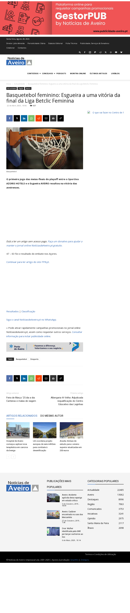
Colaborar (10, 48)
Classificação (28, 311)
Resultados (12, 311)
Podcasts (61, 73)
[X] (105, 52)
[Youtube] (116, 52)
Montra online (78, 73)
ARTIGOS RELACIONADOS (21, 415)
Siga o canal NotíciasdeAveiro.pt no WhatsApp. (31, 319)
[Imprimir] (53, 118)
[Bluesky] (121, 52)
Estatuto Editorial (55, 43)
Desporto (34, 359)
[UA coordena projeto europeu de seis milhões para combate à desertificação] (44, 430)
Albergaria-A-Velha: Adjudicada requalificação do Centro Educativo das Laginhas (67, 401)
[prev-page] (8, 457)
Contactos (22, 48)
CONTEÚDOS (33, 73)
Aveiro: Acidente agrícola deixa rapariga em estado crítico (72, 498)
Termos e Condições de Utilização (100, 554)
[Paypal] (95, 52)
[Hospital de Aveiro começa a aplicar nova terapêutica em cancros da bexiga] (18, 430)
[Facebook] (84, 52)
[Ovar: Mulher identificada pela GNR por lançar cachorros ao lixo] (53, 531)
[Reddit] (100, 52)
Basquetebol (21, 359)
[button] (80, 52)
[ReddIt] (39, 118)
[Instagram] (90, 52)
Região (21, 88)
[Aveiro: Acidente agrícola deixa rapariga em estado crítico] (53, 497)
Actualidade (19, 84)
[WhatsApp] (110, 52)
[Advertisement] (44, 216)
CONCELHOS (47, 73)
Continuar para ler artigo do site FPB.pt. (27, 262)
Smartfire (74, 560)
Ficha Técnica (71, 43)
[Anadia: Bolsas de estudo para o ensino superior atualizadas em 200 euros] (71, 430)
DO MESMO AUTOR (51, 415)
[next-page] (13, 457)
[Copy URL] (60, 118)
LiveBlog (115, 73)
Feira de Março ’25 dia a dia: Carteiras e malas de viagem (21, 399)
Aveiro (28, 88)
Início (8, 84)
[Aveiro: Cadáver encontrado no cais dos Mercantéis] (53, 514)
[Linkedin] (24, 118)
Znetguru (85, 560)
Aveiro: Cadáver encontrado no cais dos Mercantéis (72, 514)
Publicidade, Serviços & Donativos (94, 43)
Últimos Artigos (98, 73)
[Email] (46, 118)
